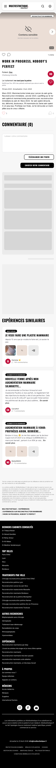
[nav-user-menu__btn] (50, 6)
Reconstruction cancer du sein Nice (15, 586)
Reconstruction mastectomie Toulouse (16, 608)
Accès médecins (8, 689)
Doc (11, 72)
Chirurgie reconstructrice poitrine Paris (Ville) (18, 579)
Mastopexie (11, 331)
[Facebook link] (28, 708)
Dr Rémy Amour (7, 538)
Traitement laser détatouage (12, 624)
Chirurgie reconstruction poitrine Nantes (16, 600)
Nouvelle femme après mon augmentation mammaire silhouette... (21, 382)
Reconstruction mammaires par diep (15, 645)
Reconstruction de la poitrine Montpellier (17, 597)
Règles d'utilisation (32, 747)
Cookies (45, 747)
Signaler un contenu (9, 680)
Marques (5, 693)
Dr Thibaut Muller (8, 531)
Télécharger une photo (39, 157)
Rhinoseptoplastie (8, 632)
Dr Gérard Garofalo (9, 534)
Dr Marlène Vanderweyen (11, 545)
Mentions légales (26, 750)
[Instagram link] (19, 708)
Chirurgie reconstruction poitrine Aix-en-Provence (20, 604)
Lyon (4, 558)
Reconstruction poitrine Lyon (12, 582)
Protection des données (14, 747)
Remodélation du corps (10, 628)
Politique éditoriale (42, 750)
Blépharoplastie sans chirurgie (13, 617)
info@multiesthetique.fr (38, 741)
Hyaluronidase (7, 635)
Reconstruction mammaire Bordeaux (15, 593)
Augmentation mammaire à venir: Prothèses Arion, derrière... (25, 429)
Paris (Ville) (6, 555)
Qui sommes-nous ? (9, 672)
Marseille (5, 565)
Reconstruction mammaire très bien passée (17, 656)
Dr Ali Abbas (6, 541)
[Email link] (36, 708)
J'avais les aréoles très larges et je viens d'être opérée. (22, 648)
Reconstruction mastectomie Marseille (16, 589)
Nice (3, 562)
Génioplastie (6, 621)
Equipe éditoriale (8, 676)
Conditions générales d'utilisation (26, 754)
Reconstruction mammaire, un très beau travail (19, 663)
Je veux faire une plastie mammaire (27, 335)
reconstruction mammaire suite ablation (16, 659)
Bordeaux (5, 569)
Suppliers (5, 696)
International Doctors (9, 700)
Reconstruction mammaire (11, 652)
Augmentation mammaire (16, 375)
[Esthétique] (18, 7)
